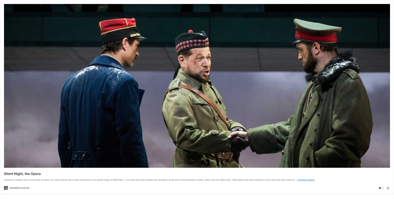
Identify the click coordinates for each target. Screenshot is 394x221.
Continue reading (306, 179)
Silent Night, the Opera (22, 174)
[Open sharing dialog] (388, 187)
